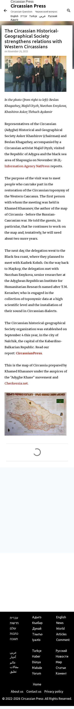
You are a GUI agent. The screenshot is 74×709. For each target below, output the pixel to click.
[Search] (68, 10)
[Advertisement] (37, 510)
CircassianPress (29, 353)
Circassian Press (22, 1)
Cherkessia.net (16, 383)
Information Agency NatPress (27, 166)
